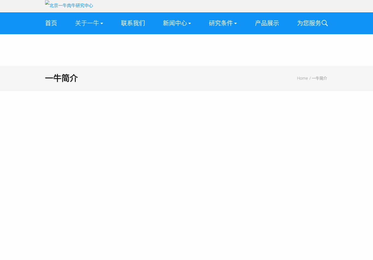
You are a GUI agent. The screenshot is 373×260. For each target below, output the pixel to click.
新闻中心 (175, 23)
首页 (51, 23)
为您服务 (309, 23)
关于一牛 (87, 23)
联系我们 (133, 23)
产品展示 (267, 23)
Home (302, 78)
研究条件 (221, 23)
